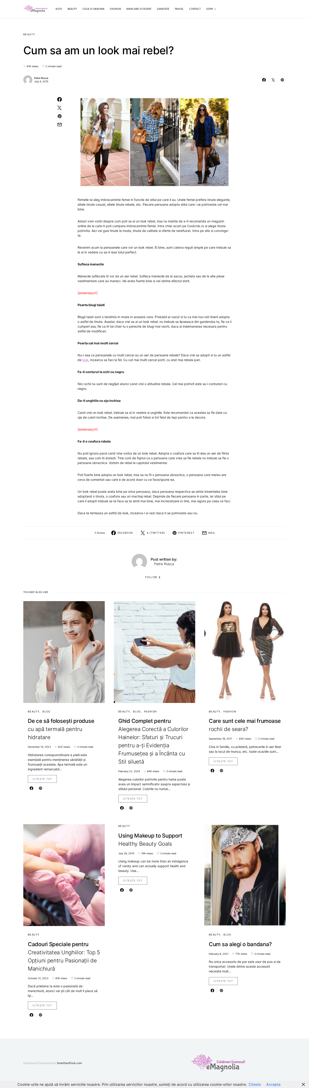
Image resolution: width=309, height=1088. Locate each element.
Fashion (150, 711)
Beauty (29, 34)
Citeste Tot (42, 779)
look (85, 360)
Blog (46, 711)
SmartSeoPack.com (69, 1063)
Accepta (273, 1084)
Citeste (255, 1084)
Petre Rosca (41, 78)
